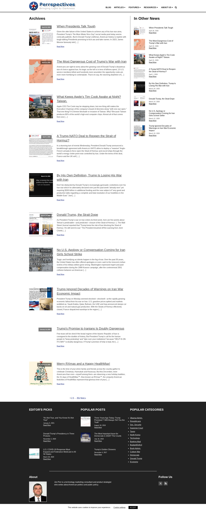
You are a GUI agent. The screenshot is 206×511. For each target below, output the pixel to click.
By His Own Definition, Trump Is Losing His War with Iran (89, 177)
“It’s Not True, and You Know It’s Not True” (58, 419)
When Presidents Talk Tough (76, 26)
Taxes (132, 431)
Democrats (134, 455)
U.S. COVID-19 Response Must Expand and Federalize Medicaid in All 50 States (59, 451)
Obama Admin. (136, 418)
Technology (135, 438)
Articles (119, 7)
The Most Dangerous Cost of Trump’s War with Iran (91, 61)
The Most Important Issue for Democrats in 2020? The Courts (107, 435)
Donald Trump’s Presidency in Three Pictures (58, 435)
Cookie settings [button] (119, 507)
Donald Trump (136, 458)
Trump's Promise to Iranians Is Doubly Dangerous (90, 328)
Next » (83, 398)
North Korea (135, 435)
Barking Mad (135, 442)
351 (78, 398)
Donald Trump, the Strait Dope (77, 214)
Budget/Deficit (136, 445)
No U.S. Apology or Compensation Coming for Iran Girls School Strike (91, 252)
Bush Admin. (135, 448)
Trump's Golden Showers (105, 449)
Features (134, 7)
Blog (108, 7)
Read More (60, 46)
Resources (150, 7)
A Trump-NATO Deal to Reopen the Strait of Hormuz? (86, 138)
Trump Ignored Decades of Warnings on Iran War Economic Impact (90, 291)
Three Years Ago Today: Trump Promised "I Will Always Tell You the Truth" (109, 420)
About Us (166, 7)
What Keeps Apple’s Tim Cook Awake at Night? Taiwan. (89, 99)
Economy (134, 462)
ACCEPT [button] (133, 507)
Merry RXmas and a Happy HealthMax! (83, 363)
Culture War (135, 452)
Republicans (135, 421)
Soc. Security (135, 425)
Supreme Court (136, 428)
